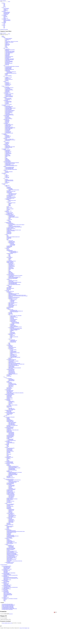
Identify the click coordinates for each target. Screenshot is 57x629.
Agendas (10, 221)
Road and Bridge (7, 160)
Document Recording (6, 12)
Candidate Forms (12, 339)
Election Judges (11, 334)
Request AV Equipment (8, 104)
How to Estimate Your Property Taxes (12, 556)
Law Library (7, 102)
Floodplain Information (8, 68)
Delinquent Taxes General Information (14, 365)
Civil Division (9, 533)
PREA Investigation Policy (10, 432)
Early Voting (10, 312)
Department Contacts (6, 568)
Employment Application (10, 436)
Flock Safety (10, 518)
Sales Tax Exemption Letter (10, 198)
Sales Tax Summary (9, 558)
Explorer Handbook (11, 510)
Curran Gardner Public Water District (15, 357)
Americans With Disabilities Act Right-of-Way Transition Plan (15, 392)
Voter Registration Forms (13, 340)
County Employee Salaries (7, 586)
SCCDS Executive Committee (13, 384)
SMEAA (11, 353)
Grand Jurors (10, 486)
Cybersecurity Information (12, 333)
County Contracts (7, 53)
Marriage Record (7, 85)
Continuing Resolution (12, 216)
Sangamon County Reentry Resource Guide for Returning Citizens (16, 531)
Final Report (10, 219)
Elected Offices (4, 22)
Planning (8, 417)
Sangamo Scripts (7, 70)
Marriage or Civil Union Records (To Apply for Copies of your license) (18, 295)
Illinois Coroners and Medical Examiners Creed (13, 236)
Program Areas (9, 465)
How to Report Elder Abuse (12, 515)
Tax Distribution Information (11, 555)
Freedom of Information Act (7, 574)
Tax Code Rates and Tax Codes (13, 364)
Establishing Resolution (12, 215)
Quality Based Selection (10, 393)
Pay (4, 76)
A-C (4, 25)
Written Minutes (12, 300)
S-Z (4, 478)
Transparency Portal (9, 517)
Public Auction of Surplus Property (11, 559)
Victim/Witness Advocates (10, 535)
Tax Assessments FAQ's (12, 372)
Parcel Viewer (7, 121)
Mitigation (8, 418)
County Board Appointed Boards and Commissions (12, 162)
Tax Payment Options (8, 131)
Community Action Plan (10, 227)
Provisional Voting (12, 320)
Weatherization (11, 225)
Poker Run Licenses (11, 305)
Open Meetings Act (9, 192)
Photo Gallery (10, 512)
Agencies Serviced (11, 385)
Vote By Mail (10, 313)
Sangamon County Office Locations (10, 146)
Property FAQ (7, 122)
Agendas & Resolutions (13, 299)
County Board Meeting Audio (9, 168)
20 (2, 605)
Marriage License (7, 44)
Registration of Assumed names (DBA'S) (14, 297)
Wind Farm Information (8, 75)
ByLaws (10, 217)
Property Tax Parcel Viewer (7, 593)
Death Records (7, 55)
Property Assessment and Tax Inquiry (12, 542)
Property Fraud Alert (9, 450)
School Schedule (12, 335)
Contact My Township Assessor (9, 114)
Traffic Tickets (7, 143)
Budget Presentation (6, 576)
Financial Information (5, 580)
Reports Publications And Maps (13, 474)
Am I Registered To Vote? (13, 310)
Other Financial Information (7, 579)
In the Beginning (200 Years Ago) (11, 71)
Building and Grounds (8, 151)
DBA (6, 40)
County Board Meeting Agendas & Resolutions (15, 282)
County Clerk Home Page (10, 291)
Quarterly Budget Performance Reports (14, 189)
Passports (6, 47)
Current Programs (9, 378)
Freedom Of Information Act (11, 477)
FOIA (8, 210)
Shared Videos (9, 523)
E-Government (4, 133)
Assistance (5, 9)
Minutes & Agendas (11, 545)
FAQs (9, 218)
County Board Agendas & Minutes (10, 51)
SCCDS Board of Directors (12, 383)
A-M (4, 23)
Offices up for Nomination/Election (15, 329)
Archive (8, 460)
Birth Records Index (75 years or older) (14, 293)
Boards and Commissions (7, 20)
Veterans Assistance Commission (9, 562)
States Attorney (7, 91)
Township (11, 350)
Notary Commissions (11, 303)
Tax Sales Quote (7, 140)
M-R (4, 27)
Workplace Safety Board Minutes (11, 197)
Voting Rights (12, 324)
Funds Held (5, 596)
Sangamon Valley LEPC (10, 421)
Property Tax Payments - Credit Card (10, 139)
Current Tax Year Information (9, 124)
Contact (10, 256)
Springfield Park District (13, 354)
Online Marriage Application (12, 294)
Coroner (6, 176)
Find (4, 4)
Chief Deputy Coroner (12, 241)
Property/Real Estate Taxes (8, 79)
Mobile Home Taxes (8, 78)
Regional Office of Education (9, 461)
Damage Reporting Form (10, 420)
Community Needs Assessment (11, 228)
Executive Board (7, 150)
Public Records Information (5, 573)
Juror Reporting (11, 488)
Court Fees (6, 77)
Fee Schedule (7, 116)
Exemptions (8, 539)
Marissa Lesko (12, 243)
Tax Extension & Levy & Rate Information (14, 363)
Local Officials (11, 348)
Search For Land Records (8, 118)
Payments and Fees (9, 207)
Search (9, 1)
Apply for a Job (9, 405)
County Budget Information (9, 52)
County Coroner (11, 240)
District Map (7, 172)
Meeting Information (9, 397)
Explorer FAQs (11, 511)
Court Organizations (6, 8)
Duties (11, 337)
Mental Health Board (10, 250)
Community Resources (8, 153)
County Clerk (7, 177)
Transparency (9, 561)
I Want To (3, 36)
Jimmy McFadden (12, 244)
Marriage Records (7, 137)
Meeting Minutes (11, 439)
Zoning (6, 46)
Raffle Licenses (11, 304)
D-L (4, 26)
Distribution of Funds (8, 125)
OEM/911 (6, 158)
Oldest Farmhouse (9, 395)
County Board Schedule (7, 570)
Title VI (6, 74)
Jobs (7, 459)
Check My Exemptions (8, 109)
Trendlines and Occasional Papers (13, 473)
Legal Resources (6, 10)
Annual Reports (9, 232)
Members (10, 286)
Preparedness (8, 419)
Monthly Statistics (11, 522)
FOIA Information (9, 374)
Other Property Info (6, 13)
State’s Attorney (7, 182)
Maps (11, 331)
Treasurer (6, 544)
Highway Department (8, 389)
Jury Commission (9, 484)
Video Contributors (9, 72)
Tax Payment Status (8, 132)
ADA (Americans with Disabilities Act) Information (12, 66)
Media (9, 255)
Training (8, 414)
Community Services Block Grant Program (14, 226)
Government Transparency (3, 564)
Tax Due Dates (7, 130)
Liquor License (7, 43)
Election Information (8, 57)
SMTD (8, 527)
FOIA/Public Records (8, 84)
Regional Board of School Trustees (15, 352)
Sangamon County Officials (12, 347)
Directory (10, 358)
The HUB (8, 249)
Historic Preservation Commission (9, 394)
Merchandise (8, 247)
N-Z (4, 24)
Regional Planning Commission (9, 463)
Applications (8, 400)
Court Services (7, 154)
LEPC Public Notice (11, 423)
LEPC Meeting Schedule (12, 424)
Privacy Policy (7, 64)
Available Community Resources (11, 440)
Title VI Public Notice (11, 408)
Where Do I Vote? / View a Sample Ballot (15, 315)
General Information (6, 591)
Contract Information (5, 589)
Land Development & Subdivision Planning (14, 467)
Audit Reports (9, 187)
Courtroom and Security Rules (9, 93)
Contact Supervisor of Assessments (10, 110)
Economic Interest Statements (9, 56)
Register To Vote (11, 309)
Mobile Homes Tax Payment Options (10, 127)
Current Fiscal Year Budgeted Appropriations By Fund (11, 578)
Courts (3, 7)
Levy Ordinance (9, 196)
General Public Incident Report (9, 59)
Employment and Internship (10, 536)
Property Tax (5, 16)
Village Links (9, 458)
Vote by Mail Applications (13, 319)
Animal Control (7, 185)
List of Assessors (11, 368)
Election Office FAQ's (12, 370)
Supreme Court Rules (10, 499)
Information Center (9, 471)
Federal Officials (11, 345)
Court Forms (7, 103)
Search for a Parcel (7, 129)
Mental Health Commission (12, 251)
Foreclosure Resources (10, 543)
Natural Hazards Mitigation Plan (9, 69)
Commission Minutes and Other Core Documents (15, 472)
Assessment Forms (11, 361)
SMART (6, 525)
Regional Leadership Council (9, 457)
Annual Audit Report (6, 581)
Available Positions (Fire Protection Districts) (11, 165)
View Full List (7, 148)
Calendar (8, 381)
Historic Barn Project (10, 398)
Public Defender (7, 90)
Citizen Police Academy (10, 524)
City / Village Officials (13, 349)
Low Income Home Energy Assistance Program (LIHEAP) (16, 224)
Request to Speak (11, 281)
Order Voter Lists (12, 332)
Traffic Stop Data (11, 521)
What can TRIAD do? (12, 514)
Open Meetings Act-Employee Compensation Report (11, 587)
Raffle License (7, 45)
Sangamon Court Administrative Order (14, 481)
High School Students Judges (14, 336)
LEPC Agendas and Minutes (12, 422)
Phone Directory (7, 62)
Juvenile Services (9, 430)
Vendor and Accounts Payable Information (12, 554)
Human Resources (7, 399)
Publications (12, 330)
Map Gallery (10, 475)
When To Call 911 (11, 386)
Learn (4, 5)
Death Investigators (11, 242)
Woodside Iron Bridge (10, 253)
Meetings (5, 21)
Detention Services (9, 431)
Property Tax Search (11, 360)
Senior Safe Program (11, 380)
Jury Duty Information (12, 485)
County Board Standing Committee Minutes (11, 169)
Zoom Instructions (9, 502)
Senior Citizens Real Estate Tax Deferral (12, 552)
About (9, 254)
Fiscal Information (11, 546)
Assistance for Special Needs (11, 230)
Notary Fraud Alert (9, 449)
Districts (8, 285)
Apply (4, 3)
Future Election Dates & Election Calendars (16, 328)
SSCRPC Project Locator (8, 147)
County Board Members (10, 208)
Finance (6, 156)
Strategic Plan (9, 231)
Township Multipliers (11, 366)
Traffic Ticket (7, 80)
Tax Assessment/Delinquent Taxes (11, 359)
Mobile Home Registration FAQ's (13, 373)
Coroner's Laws (9, 238)
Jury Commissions (7, 88)
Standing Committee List (7, 19)
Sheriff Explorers (9, 508)
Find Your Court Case (10, 491)
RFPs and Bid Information (8, 63)
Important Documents (10, 214)
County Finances (7, 54)
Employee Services (7, 155)
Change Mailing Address (8, 108)
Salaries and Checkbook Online (11, 191)
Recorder (6, 179)
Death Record (7, 83)
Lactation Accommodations (9, 96)
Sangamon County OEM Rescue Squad (12, 425)
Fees (7, 235)
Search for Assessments (8, 111)
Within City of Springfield (15, 322)
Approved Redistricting (10, 261)
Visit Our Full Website (10, 212)
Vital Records (5, 134)
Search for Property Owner (8, 112)
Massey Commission (9, 257)
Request (5, 6)
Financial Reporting (9, 188)
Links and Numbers (9, 388)
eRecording (8, 451)
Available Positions (9, 213)
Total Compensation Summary (13, 193)
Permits (10, 201)
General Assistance (11, 547)
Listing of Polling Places (13, 321)
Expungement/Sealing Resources (11, 530)
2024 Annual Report (11, 433)
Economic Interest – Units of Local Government (11, 41)
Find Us (1, 0)
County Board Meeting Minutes (9, 167)
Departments (3, 183)
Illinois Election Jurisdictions (14, 311)
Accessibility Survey (13, 325)
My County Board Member (9, 61)
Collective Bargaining (8, 152)
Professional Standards (12, 520)
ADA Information (9, 406)
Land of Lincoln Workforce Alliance (10, 412)
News (9, 259)
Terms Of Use (9, 289)
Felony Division (9, 529)
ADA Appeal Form (11, 496)
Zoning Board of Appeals (12, 202)
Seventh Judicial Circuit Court (9, 87)
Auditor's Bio (9, 186)
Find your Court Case (8, 95)
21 (2, 606)
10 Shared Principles (11, 519)
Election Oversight (11, 267)
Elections (8, 308)
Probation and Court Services (9, 89)
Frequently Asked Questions (10, 369)
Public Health (7, 159)
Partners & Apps (9, 396)
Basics (9, 204)
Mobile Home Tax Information (11, 548)
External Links (9, 233)
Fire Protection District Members (9, 58)
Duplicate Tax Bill (7, 126)
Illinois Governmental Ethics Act (13, 302)
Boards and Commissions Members (10, 49)
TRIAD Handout (11, 516)
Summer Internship (9, 246)
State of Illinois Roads (10, 391)
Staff (7, 239)
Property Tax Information (10, 549)
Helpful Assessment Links (12, 362)
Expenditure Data (4, 582)
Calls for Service (9, 387)
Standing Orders (11, 480)
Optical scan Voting (13, 316)
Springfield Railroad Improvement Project (10, 73)
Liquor (8, 206)
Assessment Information (7, 105)
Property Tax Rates (6, 592)
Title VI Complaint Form (12, 409)
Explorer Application (11, 509)
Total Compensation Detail (12, 194)
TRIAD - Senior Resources (10, 513)
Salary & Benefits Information (6, 585)
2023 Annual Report (11, 434)
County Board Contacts (7, 566)
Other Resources (4, 597)
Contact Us (4, 0)
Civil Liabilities (11, 264)
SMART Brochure (9, 526)
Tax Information (6, 14)
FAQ (7, 453)
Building (8, 199)
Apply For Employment (10, 506)
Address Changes (9, 540)
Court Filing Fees (7, 99)
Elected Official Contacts (7, 567)
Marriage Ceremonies (8, 98)
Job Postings (8, 505)
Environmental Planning (12, 469)
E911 (6, 377)
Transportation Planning (12, 468)
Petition (10, 205)
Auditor (6, 174)
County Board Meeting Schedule (13, 280)
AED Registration (11, 379)
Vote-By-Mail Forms (13, 341)
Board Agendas (6, 571)
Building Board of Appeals (12, 200)
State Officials (10, 346)
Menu (8, 445)
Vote (9, 314)
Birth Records (7, 50)
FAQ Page (5, 599)
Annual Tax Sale (9, 560)
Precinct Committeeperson (13, 355)
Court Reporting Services (10, 483)
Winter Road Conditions (10, 390)
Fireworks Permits (11, 306)
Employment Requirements (10, 435)
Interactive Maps (6, 18)
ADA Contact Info (11, 497)
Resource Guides (9, 229)
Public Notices (9, 456)
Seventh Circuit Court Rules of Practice (12, 498)
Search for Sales (7, 113)
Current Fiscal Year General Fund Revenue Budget (10, 577)
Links (9, 344)
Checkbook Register (6, 583)
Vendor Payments (6, 584)
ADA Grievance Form (12, 495)
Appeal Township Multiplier (9, 106)
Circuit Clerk (7, 175)
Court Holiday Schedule (10, 492)
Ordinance (10, 203)
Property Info (4, 11)
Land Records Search (10, 448)
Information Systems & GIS (9, 410)
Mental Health (9, 534)
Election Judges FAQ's (12, 371)
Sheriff (6, 181)
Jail (5, 157)
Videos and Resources (13, 252)
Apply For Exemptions (8, 107)
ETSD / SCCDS (9, 382)
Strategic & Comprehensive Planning (13, 466)
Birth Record (7, 82)
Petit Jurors (10, 487)
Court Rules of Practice (8, 101)
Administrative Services (10, 428)
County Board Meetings (10, 307)
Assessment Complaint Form (11, 541)
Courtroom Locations (8, 94)
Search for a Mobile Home (8, 128)
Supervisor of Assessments (8, 538)
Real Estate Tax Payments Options (11, 553)
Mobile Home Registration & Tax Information (15, 367)
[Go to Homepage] (4, 29)
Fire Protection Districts (13, 356)
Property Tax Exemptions (10, 551)
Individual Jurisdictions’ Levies (8, 594)
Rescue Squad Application (10, 426)
